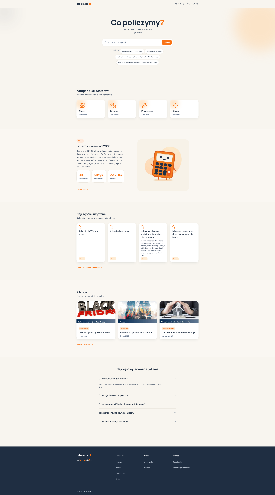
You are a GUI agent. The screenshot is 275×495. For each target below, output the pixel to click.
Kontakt (147, 468)
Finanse (118, 462)
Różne (118, 479)
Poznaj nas (81, 189)
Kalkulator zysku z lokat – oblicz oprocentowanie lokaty (137, 62)
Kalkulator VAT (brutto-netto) (132, 51)
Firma (146, 456)
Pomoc (176, 456)
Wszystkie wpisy (83, 344)
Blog (188, 4)
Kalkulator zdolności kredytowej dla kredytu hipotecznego (137, 57)
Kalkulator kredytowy (154, 51)
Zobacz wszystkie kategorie (87, 267)
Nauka (118, 468)
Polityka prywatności (181, 468)
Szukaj (196, 4)
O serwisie (148, 462)
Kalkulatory (179, 4)
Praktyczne (120, 473)
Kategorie (119, 456)
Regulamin (177, 462)
